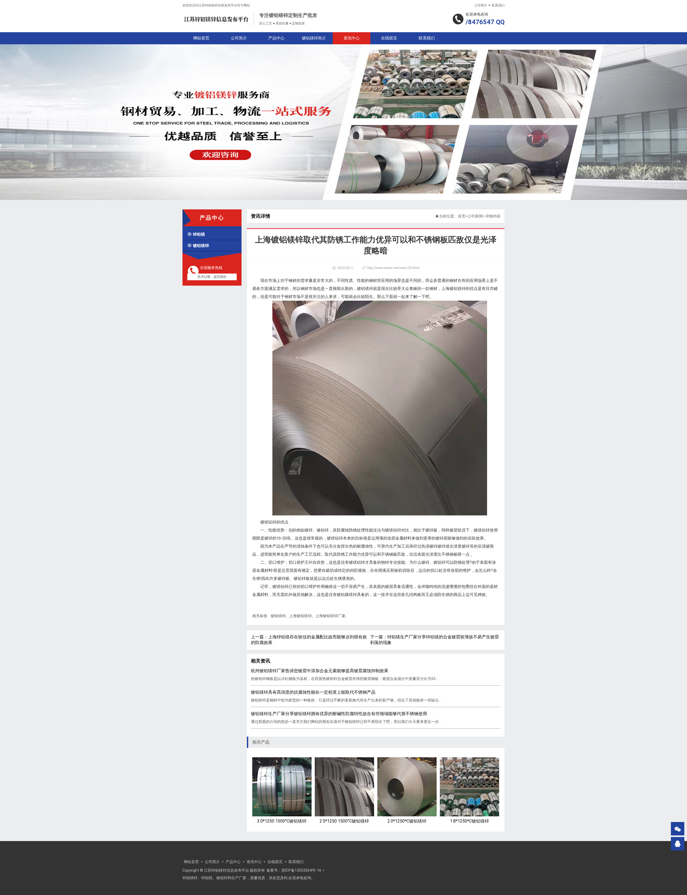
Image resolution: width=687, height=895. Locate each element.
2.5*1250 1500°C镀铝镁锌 (344, 821)
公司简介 (480, 5)
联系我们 (498, 5)
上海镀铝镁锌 (453, 288)
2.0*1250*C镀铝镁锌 (407, 821)
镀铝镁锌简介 (314, 38)
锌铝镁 (196, 234)
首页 (461, 216)
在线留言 (389, 38)
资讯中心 (352, 38)
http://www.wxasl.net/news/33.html (393, 268)
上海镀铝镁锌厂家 (330, 616)
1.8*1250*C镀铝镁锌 (469, 821)
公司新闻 (475, 216)
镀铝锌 (323, 530)
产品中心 (276, 38)
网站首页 (201, 38)
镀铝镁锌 (198, 245)
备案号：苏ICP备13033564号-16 (293, 870)
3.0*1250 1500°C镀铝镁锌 (281, 821)
